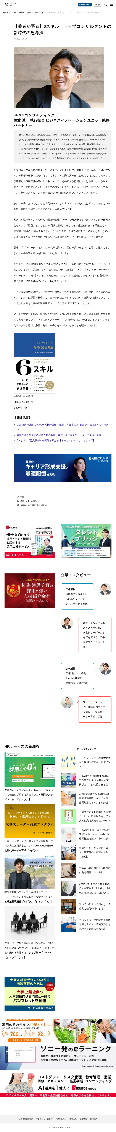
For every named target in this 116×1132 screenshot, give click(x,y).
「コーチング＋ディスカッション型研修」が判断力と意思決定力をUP (29, 846)
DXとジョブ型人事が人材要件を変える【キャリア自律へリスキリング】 (56, 440)
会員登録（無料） (85, 4)
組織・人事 (24, 501)
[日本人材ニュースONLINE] (9, 4)
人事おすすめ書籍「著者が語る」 (34, 505)
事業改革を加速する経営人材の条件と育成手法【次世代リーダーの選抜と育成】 (60, 435)
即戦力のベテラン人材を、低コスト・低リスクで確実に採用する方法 (29, 795)
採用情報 (83, 1119)
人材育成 (34, 501)
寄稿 (22, 497)
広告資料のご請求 (26, 1119)
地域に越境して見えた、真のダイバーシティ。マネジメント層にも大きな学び (29, 897)
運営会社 (73, 1119)
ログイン (98, 5)
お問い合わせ (61, 1119)
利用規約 (93, 1119)
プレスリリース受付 (44, 1119)
